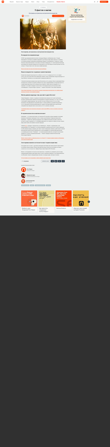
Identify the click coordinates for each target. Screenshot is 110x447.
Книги (32, 1)
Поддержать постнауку (76, 19)
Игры (38, 1)
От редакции (43, 7)
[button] (89, 202)
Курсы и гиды (19, 1)
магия (32, 185)
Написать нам (45, 161)
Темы (43, 1)
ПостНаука (26, 15)
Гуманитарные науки (40, 185)
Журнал (12, 1)
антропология (30, 180)
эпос (26, 125)
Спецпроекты (50, 1)
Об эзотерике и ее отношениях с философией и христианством (36, 157)
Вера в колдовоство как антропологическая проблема (33, 68)
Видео (27, 1)
